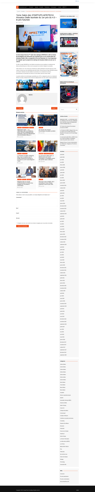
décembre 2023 (63, 205)
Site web (17, 218)
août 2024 (62, 190)
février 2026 (62, 164)
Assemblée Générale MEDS (48, 153)
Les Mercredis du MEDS (65, 441)
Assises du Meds (25, 127)
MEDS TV (64, 7)
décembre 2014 (63, 352)
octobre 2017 (62, 347)
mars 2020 (62, 298)
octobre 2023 (62, 211)
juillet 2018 (62, 326)
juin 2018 (62, 329)
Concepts (31, 7)
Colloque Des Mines (64, 410)
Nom (17, 208)
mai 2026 (62, 162)
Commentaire (19, 197)
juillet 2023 (62, 218)
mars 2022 (62, 259)
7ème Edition (62, 384)
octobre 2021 (62, 272)
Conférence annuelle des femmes (66, 418)
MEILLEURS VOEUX (64, 446)
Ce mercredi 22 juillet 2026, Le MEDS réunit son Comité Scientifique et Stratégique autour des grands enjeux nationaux (68, 138)
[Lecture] (61, 46)
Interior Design (63, 436)
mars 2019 (62, 316)
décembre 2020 (63, 285)
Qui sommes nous (63, 454)
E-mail (17, 213)
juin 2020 (62, 295)
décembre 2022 (63, 236)
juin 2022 (62, 252)
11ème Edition (63, 366)
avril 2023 (62, 226)
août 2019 (62, 308)
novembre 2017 (63, 344)
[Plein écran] (76, 46)
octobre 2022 (62, 241)
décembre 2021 (63, 267)
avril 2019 (62, 313)
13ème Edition (63, 369)
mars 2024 (62, 200)
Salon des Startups (64, 456)
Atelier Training (63, 405)
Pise (61, 449)
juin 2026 (62, 159)
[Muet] (74, 46)
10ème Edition (63, 364)
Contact (59, 7)
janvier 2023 (62, 234)
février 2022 (62, 262)
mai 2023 (62, 223)
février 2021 (62, 280)
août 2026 (62, 154)
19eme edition (63, 377)
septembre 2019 (63, 306)
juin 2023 (62, 221)
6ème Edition (62, 382)
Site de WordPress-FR (64, 481)
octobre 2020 (62, 290)
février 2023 (62, 231)
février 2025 (62, 180)
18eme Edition (63, 374)
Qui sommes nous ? (23, 7)
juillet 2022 (62, 249)
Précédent (20, 108)
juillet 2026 (62, 157)
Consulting (62, 420)
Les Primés (62, 443)
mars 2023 (62, 229)
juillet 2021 (62, 277)
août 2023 (62, 216)
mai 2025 (62, 177)
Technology (62, 461)
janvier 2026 (62, 167)
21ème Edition (63, 379)
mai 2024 (62, 198)
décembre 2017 (63, 342)
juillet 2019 (62, 311)
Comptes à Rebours (64, 415)
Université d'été (63, 464)
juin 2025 (62, 175)
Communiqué (53, 7)
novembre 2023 (63, 208)
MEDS (77, 490)
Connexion (62, 473)
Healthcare (62, 433)
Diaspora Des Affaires (64, 423)
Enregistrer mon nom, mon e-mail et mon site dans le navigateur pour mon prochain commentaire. (35, 223)
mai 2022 (62, 254)
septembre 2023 (63, 213)
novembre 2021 (63, 270)
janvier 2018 (62, 339)
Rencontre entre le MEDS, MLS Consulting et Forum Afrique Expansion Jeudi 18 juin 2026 (46, 183)
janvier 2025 (62, 182)
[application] (69, 42)
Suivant (53, 108)
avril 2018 (62, 334)
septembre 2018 (63, 324)
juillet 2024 (62, 193)
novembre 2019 (63, 303)
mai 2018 (62, 331)
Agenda (36, 7)
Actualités (41, 7)
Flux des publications (64, 476)
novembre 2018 (63, 321)
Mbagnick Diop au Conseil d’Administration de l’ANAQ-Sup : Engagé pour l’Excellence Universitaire (68, 144)
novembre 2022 (63, 239)
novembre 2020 (63, 288)
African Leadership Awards (65, 395)
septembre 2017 (63, 349)
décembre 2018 (63, 318)
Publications (47, 7)
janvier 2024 (62, 203)
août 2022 (62, 247)
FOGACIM (62, 428)
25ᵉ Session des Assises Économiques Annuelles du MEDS (67, 127)
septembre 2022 (63, 244)
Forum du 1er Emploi (64, 431)
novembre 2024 (63, 185)
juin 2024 (62, 195)
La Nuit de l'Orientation (64, 438)
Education (24, 179)
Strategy (61, 459)
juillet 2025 (62, 172)
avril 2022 (62, 257)
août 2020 (62, 293)
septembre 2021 (63, 275)
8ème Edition (62, 387)
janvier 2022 (62, 265)
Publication (31, 127)
